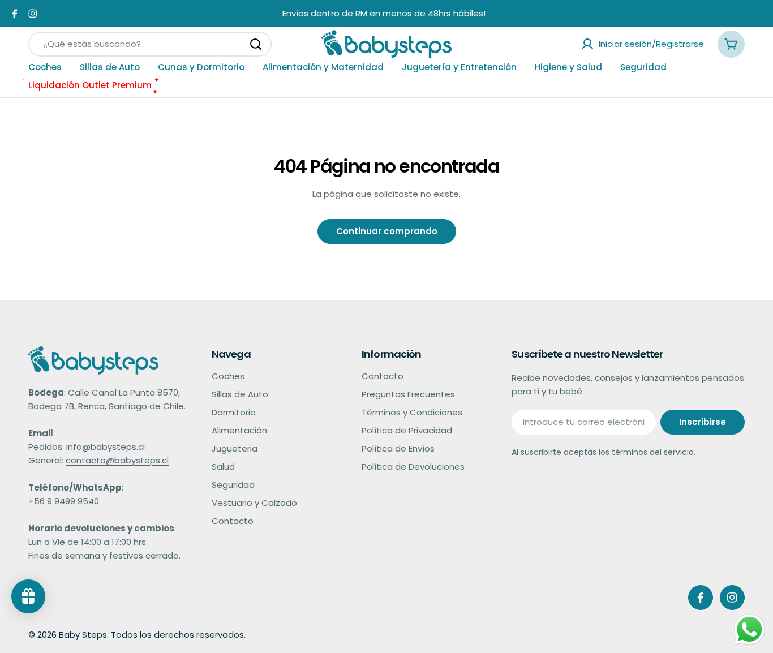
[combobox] (150, 44)
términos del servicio (653, 452)
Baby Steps (83, 635)
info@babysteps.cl (105, 447)
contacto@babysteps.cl (117, 460)
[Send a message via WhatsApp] (749, 629)
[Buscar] (256, 44)
